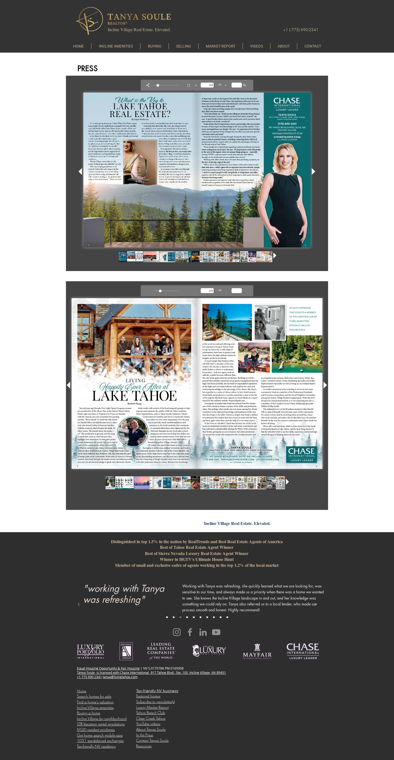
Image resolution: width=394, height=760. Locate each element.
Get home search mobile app (100, 735)
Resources (143, 745)
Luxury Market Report (152, 707)
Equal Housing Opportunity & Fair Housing (108, 668)
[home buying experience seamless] (200, 617)
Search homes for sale (94, 696)
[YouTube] (216, 632)
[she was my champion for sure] (173, 617)
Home (81, 690)
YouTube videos (148, 723)
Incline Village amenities (95, 707)
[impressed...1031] (194, 617)
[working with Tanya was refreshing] (180, 617)
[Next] (315, 605)
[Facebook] (190, 632)
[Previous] (78, 605)
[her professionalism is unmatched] (220, 617)
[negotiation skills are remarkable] (167, 617)
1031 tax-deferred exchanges (100, 740)
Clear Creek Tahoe (150, 718)
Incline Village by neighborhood (102, 718)
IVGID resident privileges (96, 729)
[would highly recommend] (207, 617)
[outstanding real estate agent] (187, 617)
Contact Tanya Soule (152, 740)
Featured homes (148, 696)
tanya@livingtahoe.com (120, 677)
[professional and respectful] (227, 617)
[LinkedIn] (203, 632)
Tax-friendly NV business (157, 690)
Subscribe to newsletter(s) (155, 701)
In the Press (144, 734)
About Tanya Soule (151, 729)
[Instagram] (177, 632)
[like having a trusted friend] (214, 617)
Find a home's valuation (95, 701)
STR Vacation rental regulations (101, 723)
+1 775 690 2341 (89, 677)
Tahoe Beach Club (150, 712)
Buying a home (88, 712)
